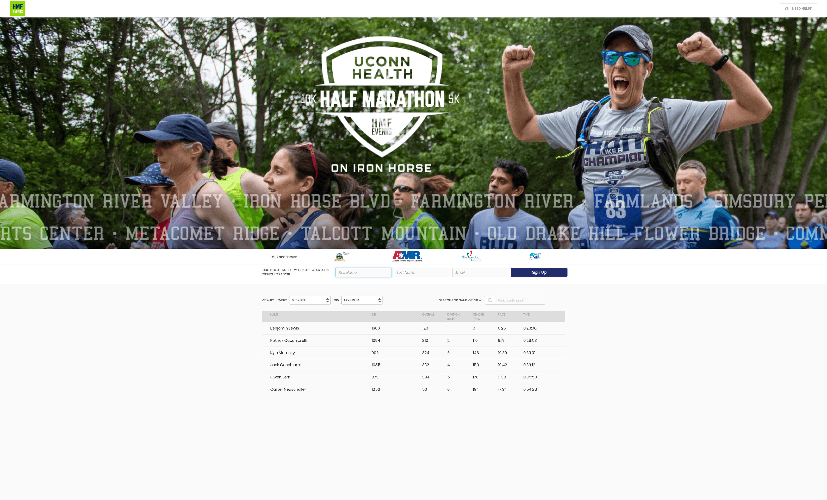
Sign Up (539, 272)
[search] (490, 300)
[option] (342, 256)
